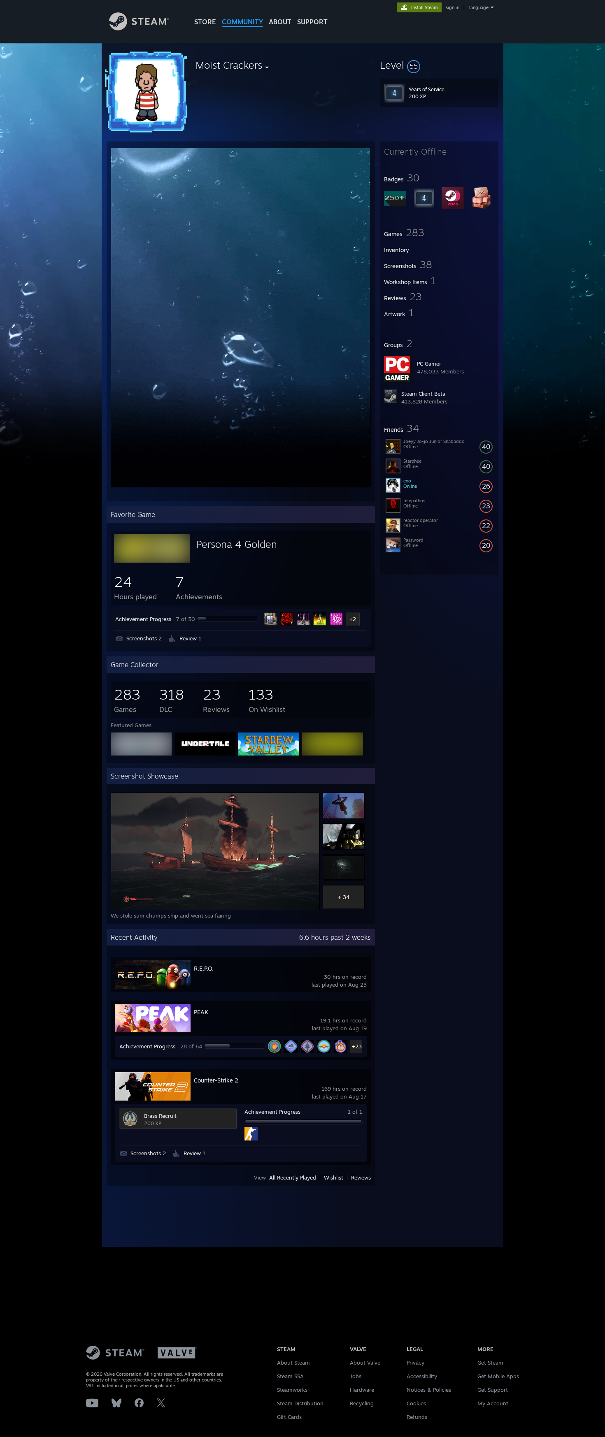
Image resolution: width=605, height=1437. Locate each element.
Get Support (492, 1389)
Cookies (416, 1403)
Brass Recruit (160, 1116)
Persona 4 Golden (236, 544)
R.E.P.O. (204, 968)
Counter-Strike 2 (216, 1080)
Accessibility (422, 1376)
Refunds (417, 1417)
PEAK (201, 1011)
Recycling (362, 1403)
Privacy (415, 1362)
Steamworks (292, 1389)
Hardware (362, 1389)
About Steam (293, 1362)
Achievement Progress (143, 619)
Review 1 (190, 638)
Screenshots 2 (144, 638)
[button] (439, 65)
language (479, 7)
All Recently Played (292, 1177)
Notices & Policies (429, 1389)
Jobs (355, 1376)
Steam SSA (290, 1376)
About (280, 22)
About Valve (365, 1362)
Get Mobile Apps (498, 1376)
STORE (205, 22)
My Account (492, 1403)
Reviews (361, 1177)
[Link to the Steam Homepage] (139, 28)
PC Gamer (429, 363)
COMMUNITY (242, 22)
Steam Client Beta (423, 393)
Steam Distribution (300, 1403)
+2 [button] (352, 619)
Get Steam (490, 1362)
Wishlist (333, 1177)
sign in (452, 7)
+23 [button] (357, 1046)
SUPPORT (312, 22)
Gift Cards (289, 1417)
